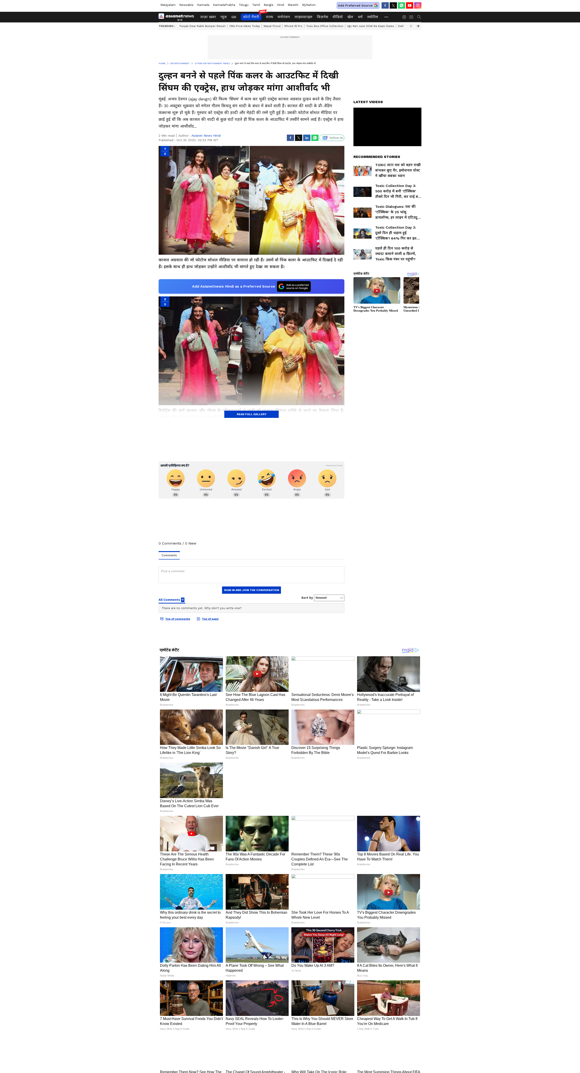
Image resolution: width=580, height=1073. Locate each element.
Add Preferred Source (355, 5)
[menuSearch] (419, 17)
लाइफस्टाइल (303, 17)
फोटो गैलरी (251, 17)
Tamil (256, 5)
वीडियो (338, 17)
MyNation (309, 5)
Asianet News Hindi (206, 135)
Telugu (244, 5)
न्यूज (223, 17)
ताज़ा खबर (208, 17)
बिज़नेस (322, 17)
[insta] (417, 5)
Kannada (203, 5)
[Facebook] (385, 5)
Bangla (268, 5)
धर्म (360, 17)
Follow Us (336, 137)
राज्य (269, 17)
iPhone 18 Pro (293, 26)
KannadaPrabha (224, 5)
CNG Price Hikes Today (244, 26)
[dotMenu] (386, 16)
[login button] (405, 17)
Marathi (293, 5)
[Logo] (178, 17)
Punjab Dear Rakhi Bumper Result (202, 26)
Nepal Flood (272, 26)
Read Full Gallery (251, 414)
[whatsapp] (401, 5)
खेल (350, 17)
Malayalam (168, 5)
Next (418, 26)
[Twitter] (393, 5)
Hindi (280, 5)
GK (233, 17)
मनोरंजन (284, 17)
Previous (411, 26)
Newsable (186, 5)
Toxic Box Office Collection (324, 26)
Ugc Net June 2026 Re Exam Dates (370, 26)
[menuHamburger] (411, 17)
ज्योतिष (372, 17)
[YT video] (409, 5)
